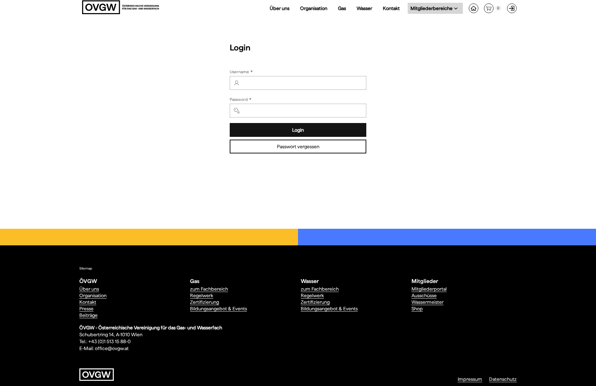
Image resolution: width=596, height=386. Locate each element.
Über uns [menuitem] (279, 8)
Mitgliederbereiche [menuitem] (432, 8)
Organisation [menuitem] (313, 8)
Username (242, 72)
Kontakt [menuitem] (391, 8)
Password (241, 100)
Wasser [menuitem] (364, 8)
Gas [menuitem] (342, 8)
